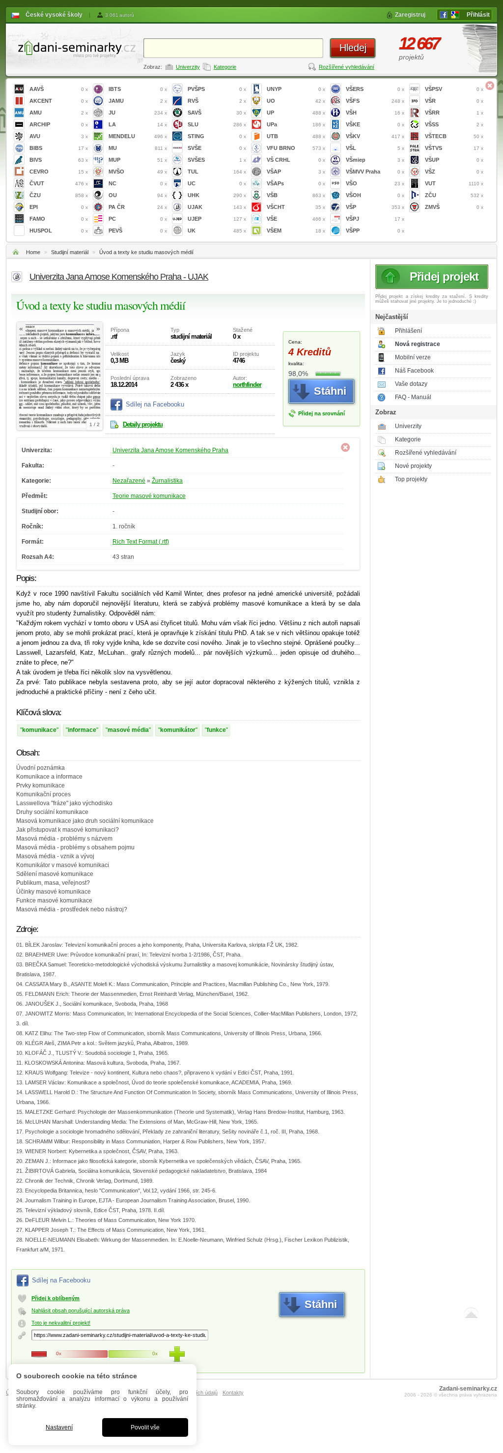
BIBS (58, 148)
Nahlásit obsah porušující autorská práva (80, 1310)
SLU (217, 124)
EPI (58, 207)
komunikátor (178, 729)
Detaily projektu (143, 424)
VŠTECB (454, 136)
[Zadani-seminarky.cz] (74, 47)
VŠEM (296, 230)
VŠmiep (375, 160)
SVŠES (217, 160)
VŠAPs (296, 183)
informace (82, 729)
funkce (216, 729)
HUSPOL (58, 230)
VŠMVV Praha (375, 171)
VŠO (375, 183)
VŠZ (454, 171)
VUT (454, 183)
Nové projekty (413, 466)
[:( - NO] (39, 1354)
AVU (58, 136)
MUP (138, 160)
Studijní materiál (69, 252)
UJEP (217, 219)
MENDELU (138, 136)
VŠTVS (454, 148)
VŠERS (375, 89)
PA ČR (138, 207)
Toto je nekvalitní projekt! (60, 1323)
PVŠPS (217, 89)
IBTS (138, 89)
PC (138, 219)
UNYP (296, 89)
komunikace (39, 729)
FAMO (58, 219)
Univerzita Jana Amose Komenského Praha (170, 450)
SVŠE (217, 148)
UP (296, 113)
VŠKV (375, 136)
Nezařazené (128, 480)
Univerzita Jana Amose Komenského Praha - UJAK (118, 277)
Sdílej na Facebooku (155, 404)
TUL (217, 171)
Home (33, 252)
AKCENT (58, 101)
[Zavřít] (489, 85)
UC (217, 183)
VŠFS (375, 101)
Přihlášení (408, 330)
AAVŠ (58, 89)
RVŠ (217, 101)
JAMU (138, 101)
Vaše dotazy (411, 383)
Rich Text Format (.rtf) (140, 541)
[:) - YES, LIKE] (177, 1354)
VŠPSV (454, 89)
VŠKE (375, 124)
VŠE (296, 219)
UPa (296, 124)
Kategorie (225, 67)
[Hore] (471, 1315)
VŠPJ (375, 219)
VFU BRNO (296, 148)
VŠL (375, 148)
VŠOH (375, 195)
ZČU (454, 195)
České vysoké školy (54, 14)
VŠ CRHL (296, 160)
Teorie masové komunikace (149, 496)
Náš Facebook (414, 370)
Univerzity (188, 67)
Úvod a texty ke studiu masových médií (146, 252)
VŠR (454, 101)
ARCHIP (58, 124)
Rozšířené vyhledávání (346, 67)
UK (217, 230)
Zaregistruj (410, 14)
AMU (58, 113)
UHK (217, 195)
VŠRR (454, 113)
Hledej (352, 47)
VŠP (375, 207)
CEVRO (58, 171)
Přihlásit (478, 14)
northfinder (247, 384)
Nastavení (59, 1427)
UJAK (217, 207)
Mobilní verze (413, 357)
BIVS (58, 160)
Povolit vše (145, 1427)
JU (138, 113)
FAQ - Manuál (413, 397)
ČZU (58, 195)
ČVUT (58, 183)
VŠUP (454, 160)
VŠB (296, 195)
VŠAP (296, 171)
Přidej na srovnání (321, 413)
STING (217, 136)
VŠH (375, 113)
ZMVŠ (454, 207)
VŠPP (375, 230)
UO (296, 101)
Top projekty (411, 479)
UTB (296, 136)
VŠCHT (296, 207)
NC (138, 183)
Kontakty (233, 1392)
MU (138, 148)
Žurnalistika (167, 480)
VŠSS (454, 124)
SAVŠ (217, 113)
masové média (128, 729)
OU (138, 195)
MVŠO (138, 171)
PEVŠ (138, 230)
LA (138, 124)
